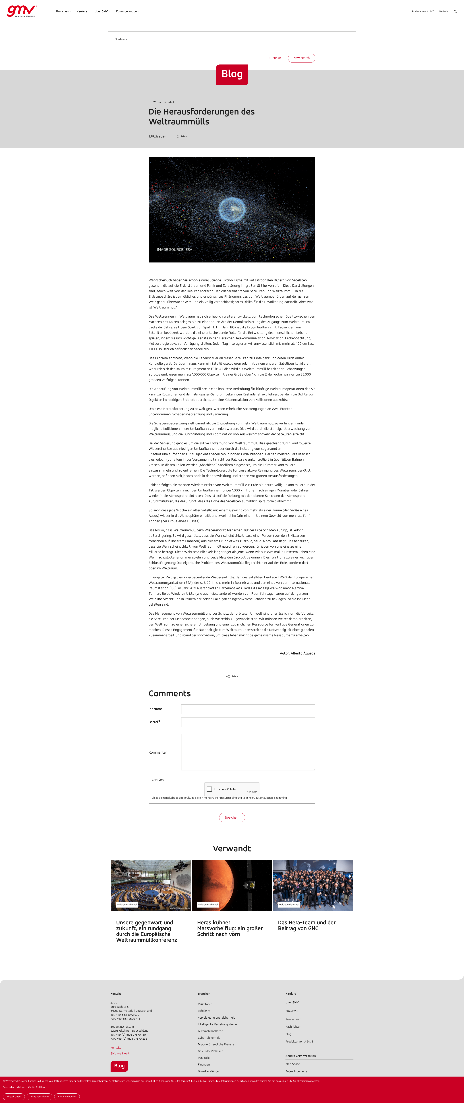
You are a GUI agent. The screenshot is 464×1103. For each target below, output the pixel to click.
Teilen (184, 136)
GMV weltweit (120, 1053)
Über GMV (101, 11)
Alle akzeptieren (67, 1096)
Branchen (62, 11)
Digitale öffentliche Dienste (216, 1044)
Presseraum (293, 1019)
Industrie (204, 1058)
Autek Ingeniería (296, 1071)
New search (302, 58)
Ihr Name (156, 709)
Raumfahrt (205, 1004)
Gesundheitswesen (210, 1051)
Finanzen (204, 1064)
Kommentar (158, 752)
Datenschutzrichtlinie (14, 1087)
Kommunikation (126, 11)
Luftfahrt (204, 1011)
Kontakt (116, 1047)
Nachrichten (293, 1026)
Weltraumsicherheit (163, 102)
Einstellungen (14, 1096)
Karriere (82, 11)
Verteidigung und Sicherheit (216, 1017)
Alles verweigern (39, 1096)
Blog (119, 1066)
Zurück (277, 58)
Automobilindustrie (210, 1031)
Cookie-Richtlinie (36, 1087)
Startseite (121, 39)
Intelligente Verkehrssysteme (217, 1024)
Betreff (154, 722)
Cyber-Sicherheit (209, 1037)
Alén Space (292, 1064)
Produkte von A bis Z (423, 11)
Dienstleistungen (209, 1071)
